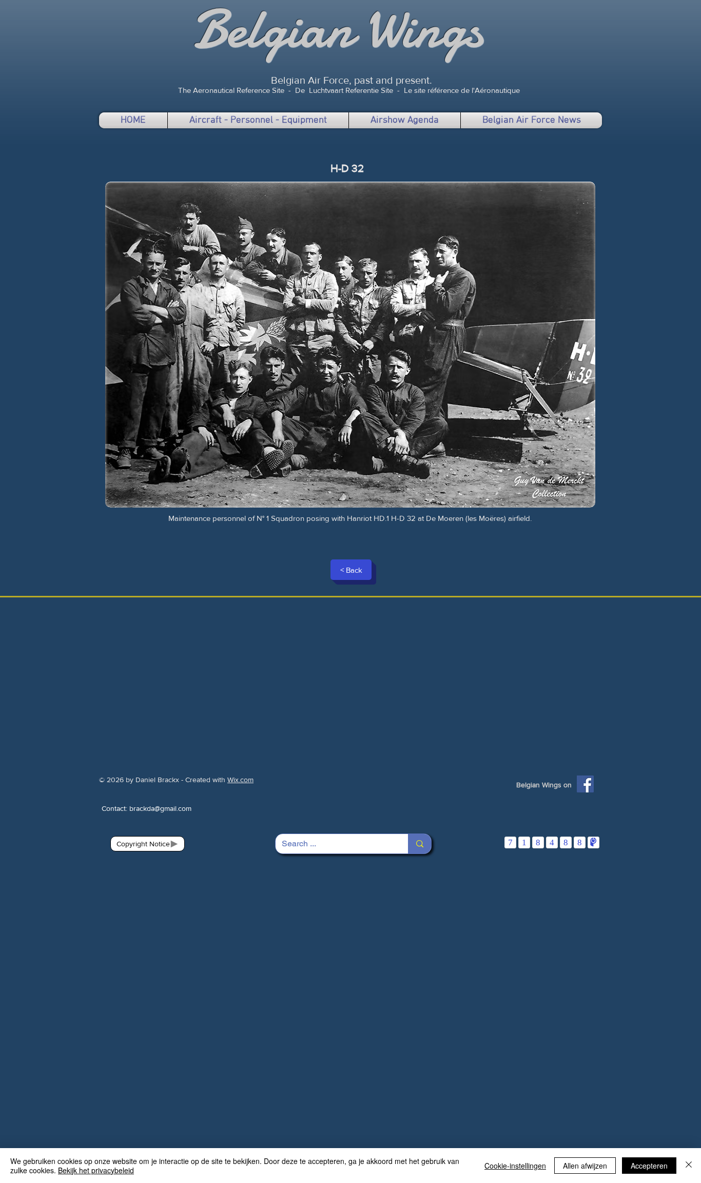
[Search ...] (419, 844)
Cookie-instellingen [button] (515, 1165)
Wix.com (240, 779)
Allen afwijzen (585, 1165)
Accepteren (649, 1165)
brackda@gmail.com (160, 808)
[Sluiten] (689, 1165)
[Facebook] (585, 783)
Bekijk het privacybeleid (96, 1170)
